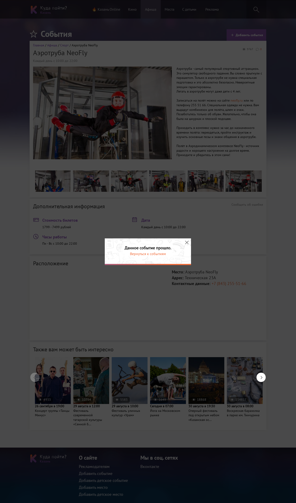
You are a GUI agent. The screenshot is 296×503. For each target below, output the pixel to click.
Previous (32, 375)
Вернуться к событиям (148, 253)
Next (258, 375)
